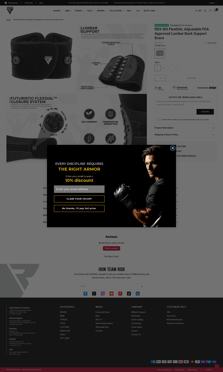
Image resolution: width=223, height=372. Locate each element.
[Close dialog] (172, 148)
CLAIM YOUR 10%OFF (79, 199)
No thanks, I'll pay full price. (79, 208)
